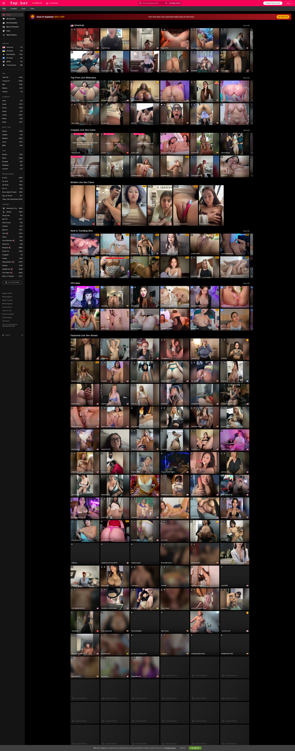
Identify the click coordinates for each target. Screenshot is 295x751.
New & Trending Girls (82, 230)
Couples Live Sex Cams (83, 130)
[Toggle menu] (3, 3)
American (79, 25)
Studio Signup (7, 317)
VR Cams (75, 283)
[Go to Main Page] (18, 3)
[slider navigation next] (247, 50)
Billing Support (7, 297)
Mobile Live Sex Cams (82, 182)
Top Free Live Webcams (83, 77)
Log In (288, 3)
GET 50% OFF (283, 17)
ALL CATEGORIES (13, 282)
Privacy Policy (7, 307)
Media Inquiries (7, 304)
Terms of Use (6, 310)
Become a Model (8, 314)
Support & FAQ (7, 293)
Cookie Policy (170, 748)
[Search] (166, 3)
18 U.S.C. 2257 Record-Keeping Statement (10, 325)
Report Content (7, 300)
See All (246, 25)
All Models (5, 321)
